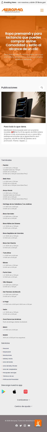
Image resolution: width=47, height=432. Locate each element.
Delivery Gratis (8, 359)
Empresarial (7, 352)
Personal (6, 348)
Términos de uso (8, 376)
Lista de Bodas (8, 362)
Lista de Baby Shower (10, 366)
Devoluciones (7, 355)
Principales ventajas (9, 373)
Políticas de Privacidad (10, 379)
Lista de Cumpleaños (10, 369)
